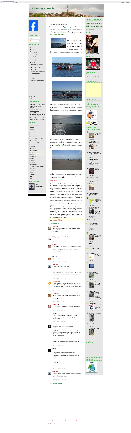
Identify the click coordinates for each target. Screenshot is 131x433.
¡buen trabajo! (33, 104)
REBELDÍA (97, 169)
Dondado (91, 243)
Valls (31, 133)
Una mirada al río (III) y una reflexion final (37, 65)
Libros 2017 (97, 330)
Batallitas (32, 148)
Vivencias (32, 129)
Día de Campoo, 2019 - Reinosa (98, 283)
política (31, 146)
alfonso (54, 348)
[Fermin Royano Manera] (33, 31)
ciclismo (32, 152)
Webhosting (78, 430)
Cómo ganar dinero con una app (95, 245)
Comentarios (33, 40)
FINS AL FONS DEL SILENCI (98, 134)
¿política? (32, 174)
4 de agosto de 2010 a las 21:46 (59, 368)
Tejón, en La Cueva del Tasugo (57, 34)
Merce (54, 324)
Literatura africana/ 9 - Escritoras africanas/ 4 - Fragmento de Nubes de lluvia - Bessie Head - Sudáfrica (95, 296)
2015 (31, 47)
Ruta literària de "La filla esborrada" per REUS (98, 306)
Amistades (32, 127)
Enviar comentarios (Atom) (59, 423)
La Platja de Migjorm (60, 145)
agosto (33, 60)
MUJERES (97, 264)
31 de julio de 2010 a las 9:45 (59, 321)
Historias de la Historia (94, 152)
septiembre (34, 58)
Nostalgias (32, 154)
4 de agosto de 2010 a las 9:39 (59, 345)
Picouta (96, 273)
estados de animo (33, 142)
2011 (31, 49)
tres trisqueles (92, 253)
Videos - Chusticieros (93, 223)
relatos (31, 172)
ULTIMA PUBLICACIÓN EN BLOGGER (98, 256)
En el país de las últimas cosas (94, 178)
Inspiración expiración (94, 248)
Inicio (66, 420)
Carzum (55, 293)
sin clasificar (32, 164)
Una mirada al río (34, 69)
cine (31, 176)
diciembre (34, 52)
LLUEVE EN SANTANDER (97, 144)
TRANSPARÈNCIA (93, 132)
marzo (33, 90)
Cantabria (32, 160)
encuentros (32, 162)
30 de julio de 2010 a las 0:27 (59, 301)
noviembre (34, 54)
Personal (32, 137)
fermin (37, 184)
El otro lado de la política (94, 328)
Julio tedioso (34, 75)
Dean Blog (91, 183)
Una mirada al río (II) (35, 67)
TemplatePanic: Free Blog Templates (64, 430)
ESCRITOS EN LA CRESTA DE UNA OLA (94, 142)
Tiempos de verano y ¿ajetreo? (95, 180)
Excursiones (32, 140)
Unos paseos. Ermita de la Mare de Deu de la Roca (37, 80)
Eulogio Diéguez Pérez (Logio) (59, 237)
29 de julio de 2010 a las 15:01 (59, 241)
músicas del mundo (34, 125)
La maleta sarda (92, 303)
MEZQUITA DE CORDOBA (98, 236)
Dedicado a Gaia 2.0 (93, 193)
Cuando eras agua (92, 249)
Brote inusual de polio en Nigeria (94, 76)
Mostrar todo (100, 339)
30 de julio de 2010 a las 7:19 (59, 310)
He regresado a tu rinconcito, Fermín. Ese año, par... (36, 110)
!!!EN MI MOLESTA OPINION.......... (93, 233)
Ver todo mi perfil (40, 186)
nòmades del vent (93, 324)
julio (33, 62)
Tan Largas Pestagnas (93, 220)
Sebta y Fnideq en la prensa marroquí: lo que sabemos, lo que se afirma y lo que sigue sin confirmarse (95, 162)
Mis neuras (32, 135)
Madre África (92, 291)
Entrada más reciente (52, 420)
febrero (33, 92)
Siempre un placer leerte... (35, 106)
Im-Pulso (91, 198)
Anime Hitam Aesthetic (93, 224)
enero (33, 94)
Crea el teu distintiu (32, 32)
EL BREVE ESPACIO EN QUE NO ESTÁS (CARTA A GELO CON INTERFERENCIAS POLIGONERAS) (95, 212)
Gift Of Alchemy (92, 229)
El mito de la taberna (93, 281)
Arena (54, 257)
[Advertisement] (65, 20)
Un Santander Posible (94, 207)
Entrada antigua (79, 420)
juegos (31, 158)
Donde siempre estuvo (93, 194)
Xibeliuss (55, 281)
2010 (31, 51)
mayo (33, 86)
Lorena (54, 244)
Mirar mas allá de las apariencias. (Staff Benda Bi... (38, 72)
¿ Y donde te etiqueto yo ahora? (36, 166)
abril (33, 88)
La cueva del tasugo (93, 168)
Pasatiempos (32, 150)
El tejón (55, 226)
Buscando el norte (42, 8)
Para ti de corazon (33, 156)
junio (33, 84)
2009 (31, 96)
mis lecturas (32, 144)
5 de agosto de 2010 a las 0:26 (59, 379)
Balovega (91, 263)
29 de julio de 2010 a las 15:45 (59, 261)
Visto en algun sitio (34, 131)
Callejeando (32, 168)
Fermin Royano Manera (33, 19)
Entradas (32, 38)
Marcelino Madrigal (93, 159)
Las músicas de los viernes (35, 138)
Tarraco (31, 170)
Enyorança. (91, 325)
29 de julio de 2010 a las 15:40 (59, 254)
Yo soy (96, 185)
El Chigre (91, 228)
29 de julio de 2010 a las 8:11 (59, 234)
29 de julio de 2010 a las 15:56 (59, 278)
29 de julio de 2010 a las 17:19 (59, 290)
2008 (31, 98)
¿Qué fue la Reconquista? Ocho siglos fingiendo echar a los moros (95, 155)
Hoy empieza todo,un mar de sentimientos (95, 313)
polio (31, 178)
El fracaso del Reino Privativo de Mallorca (98, 200)
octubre (33, 56)
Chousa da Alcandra (93, 272)
